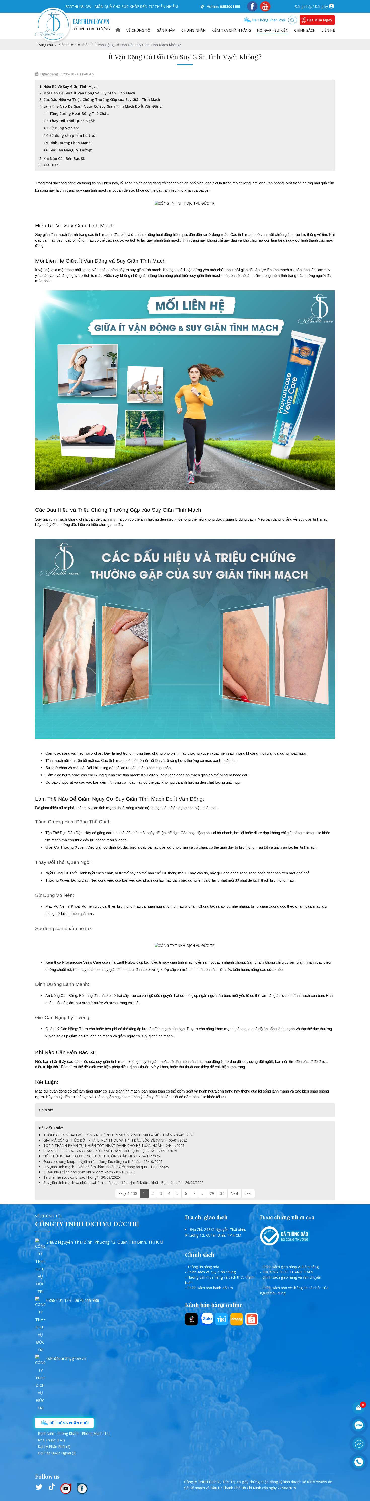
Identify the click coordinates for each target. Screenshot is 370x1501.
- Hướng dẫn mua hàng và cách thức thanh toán (220, 1280)
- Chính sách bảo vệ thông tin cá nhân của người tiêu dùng (294, 1290)
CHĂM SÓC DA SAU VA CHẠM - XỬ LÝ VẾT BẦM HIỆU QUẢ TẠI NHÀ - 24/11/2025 (110, 1150)
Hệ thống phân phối (268, 20)
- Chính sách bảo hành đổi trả (209, 1287)
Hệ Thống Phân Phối (68, 1423)
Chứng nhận (193, 30)
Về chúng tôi (138, 30)
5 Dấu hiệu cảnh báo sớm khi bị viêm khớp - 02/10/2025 (89, 1172)
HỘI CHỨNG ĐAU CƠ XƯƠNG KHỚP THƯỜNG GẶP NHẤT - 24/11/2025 (101, 1156)
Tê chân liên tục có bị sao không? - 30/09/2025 (81, 1177)
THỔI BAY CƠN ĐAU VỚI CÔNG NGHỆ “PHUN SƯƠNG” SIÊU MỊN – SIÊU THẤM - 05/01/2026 (119, 1135)
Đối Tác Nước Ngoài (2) (57, 1453)
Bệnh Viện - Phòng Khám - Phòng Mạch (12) (74, 1433)
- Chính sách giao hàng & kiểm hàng (289, 1266)
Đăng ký (321, 6)
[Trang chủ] (117, 30)
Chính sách (304, 30)
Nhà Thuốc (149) (51, 1440)
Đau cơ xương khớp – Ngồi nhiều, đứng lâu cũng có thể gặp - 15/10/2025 (102, 1161)
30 (222, 1193)
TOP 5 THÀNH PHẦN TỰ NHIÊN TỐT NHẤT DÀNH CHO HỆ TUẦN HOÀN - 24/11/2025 (113, 1145)
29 (212, 1193)
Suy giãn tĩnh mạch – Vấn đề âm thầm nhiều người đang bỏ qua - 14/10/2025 (106, 1166)
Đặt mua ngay (319, 20)
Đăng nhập (303, 6)
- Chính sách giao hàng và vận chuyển (290, 1277)
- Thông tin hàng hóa (202, 1266)
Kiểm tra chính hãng (231, 30)
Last (248, 1193)
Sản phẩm (166, 30)
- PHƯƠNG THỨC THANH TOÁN (286, 1272)
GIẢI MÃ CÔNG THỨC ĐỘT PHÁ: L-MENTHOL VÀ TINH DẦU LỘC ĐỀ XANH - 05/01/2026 (115, 1140)
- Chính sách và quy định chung (210, 1272)
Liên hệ (328, 30)
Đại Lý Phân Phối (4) (54, 1446)
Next (234, 1193)
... (202, 1193)
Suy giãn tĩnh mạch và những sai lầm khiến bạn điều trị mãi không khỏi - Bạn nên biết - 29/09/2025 (123, 1182)
